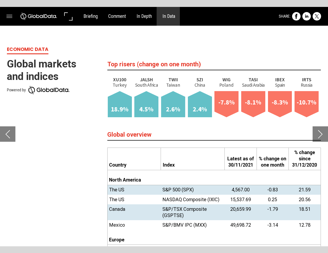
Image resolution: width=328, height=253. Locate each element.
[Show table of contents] (9, 16)
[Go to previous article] (7, 134)
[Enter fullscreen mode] (68, 16)
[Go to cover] (39, 16)
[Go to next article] (320, 134)
